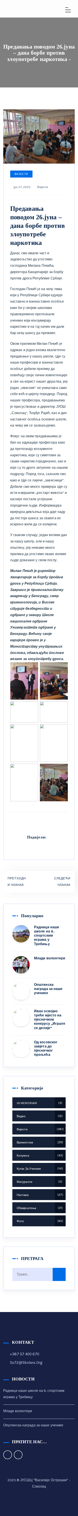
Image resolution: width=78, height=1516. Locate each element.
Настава (39, 1195)
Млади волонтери (49, 958)
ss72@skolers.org (26, 1362)
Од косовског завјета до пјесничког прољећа (45, 1048)
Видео (39, 1116)
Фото (39, 1221)
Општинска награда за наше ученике (48, 989)
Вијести (21, 174)
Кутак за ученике (39, 1169)
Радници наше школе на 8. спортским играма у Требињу (46, 935)
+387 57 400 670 (24, 1354)
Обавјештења (39, 1208)
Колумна (39, 1155)
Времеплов (39, 1142)
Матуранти (39, 1182)
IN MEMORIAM (39, 1103)
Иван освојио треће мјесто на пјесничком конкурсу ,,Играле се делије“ (49, 1019)
